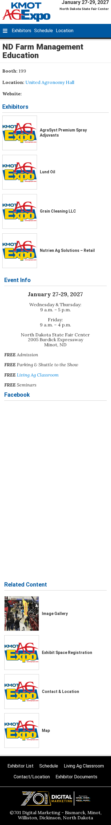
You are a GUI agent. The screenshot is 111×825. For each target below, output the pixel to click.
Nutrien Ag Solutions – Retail (67, 250)
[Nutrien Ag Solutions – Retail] (20, 251)
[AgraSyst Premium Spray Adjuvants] (20, 133)
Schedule (43, 30)
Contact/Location (32, 776)
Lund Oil (47, 172)
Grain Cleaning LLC (58, 211)
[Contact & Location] (22, 691)
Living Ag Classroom (38, 375)
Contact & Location (60, 691)
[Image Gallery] (22, 613)
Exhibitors (21, 30)
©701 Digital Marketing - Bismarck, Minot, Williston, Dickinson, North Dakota (56, 815)
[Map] (22, 730)
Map (46, 730)
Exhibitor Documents (76, 776)
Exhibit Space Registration (67, 652)
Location (64, 30)
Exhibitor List (20, 766)
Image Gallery (55, 613)
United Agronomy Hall (49, 82)
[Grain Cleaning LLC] (20, 211)
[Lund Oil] (20, 172)
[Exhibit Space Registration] (22, 652)
